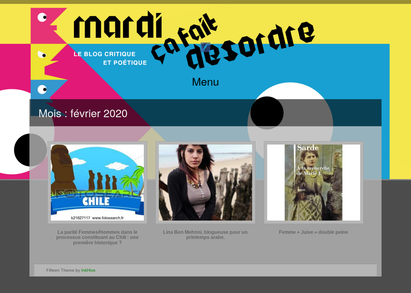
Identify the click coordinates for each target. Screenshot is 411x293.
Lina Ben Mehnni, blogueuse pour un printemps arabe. (205, 235)
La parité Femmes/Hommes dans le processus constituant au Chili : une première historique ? (97, 237)
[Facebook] (205, 46)
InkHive (88, 270)
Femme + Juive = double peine (313, 232)
